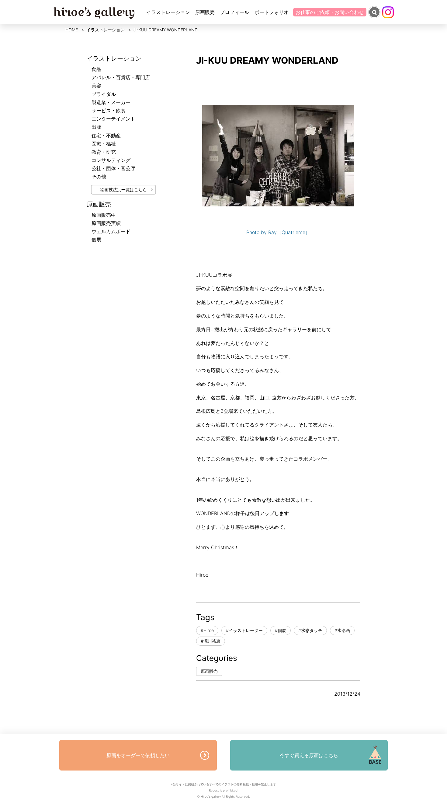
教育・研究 (104, 152)
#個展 (280, 630)
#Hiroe (207, 630)
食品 (96, 69)
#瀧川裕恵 (210, 641)
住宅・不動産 (106, 135)
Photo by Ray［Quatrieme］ (278, 232)
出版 (96, 127)
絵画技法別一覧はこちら (123, 189)
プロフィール (234, 12)
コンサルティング (111, 160)
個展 (96, 240)
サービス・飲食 (109, 110)
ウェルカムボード (111, 231)
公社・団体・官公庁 (113, 168)
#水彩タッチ (310, 630)
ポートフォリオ (272, 12)
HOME (71, 29)
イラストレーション (168, 12)
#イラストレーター (244, 630)
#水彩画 (342, 630)
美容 (96, 86)
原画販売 (205, 12)
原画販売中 (104, 215)
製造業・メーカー (111, 102)
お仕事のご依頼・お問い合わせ (330, 12)
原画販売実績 (106, 223)
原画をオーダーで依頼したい (138, 755)
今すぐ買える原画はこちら (309, 755)
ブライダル (104, 94)
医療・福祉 (104, 144)
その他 (99, 177)
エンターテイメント (113, 119)
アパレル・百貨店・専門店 (121, 77)
